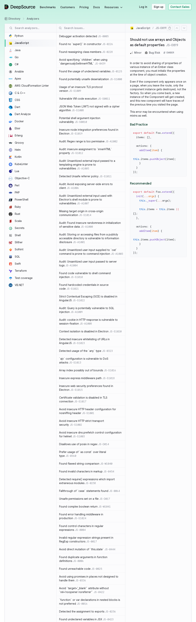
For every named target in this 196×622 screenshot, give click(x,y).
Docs (96, 7)
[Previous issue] (176, 28)
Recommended (140, 183)
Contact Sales (179, 7)
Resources (112, 7)
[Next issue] (184, 28)
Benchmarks (48, 7)
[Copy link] (169, 28)
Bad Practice (139, 124)
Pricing (84, 7)
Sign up (158, 7)
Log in (143, 7)
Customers (67, 7)
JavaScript (143, 28)
